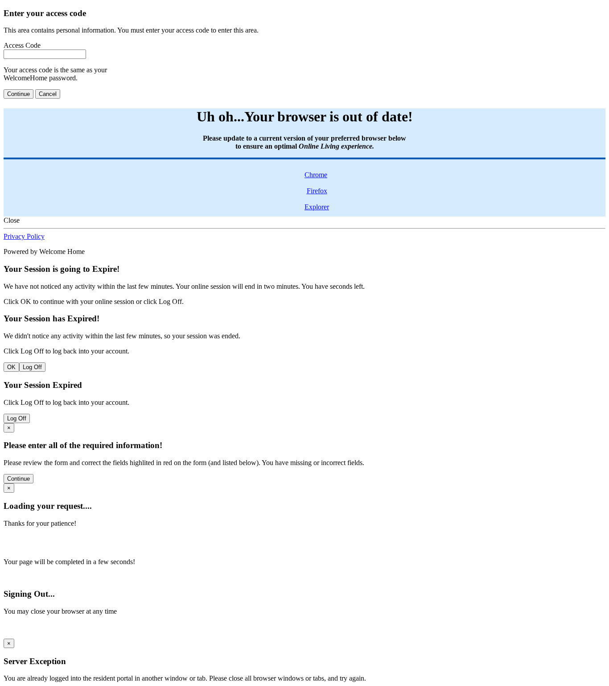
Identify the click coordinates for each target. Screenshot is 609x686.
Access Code (22, 45)
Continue (18, 94)
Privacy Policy (24, 236)
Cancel (48, 94)
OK (11, 367)
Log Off (32, 367)
